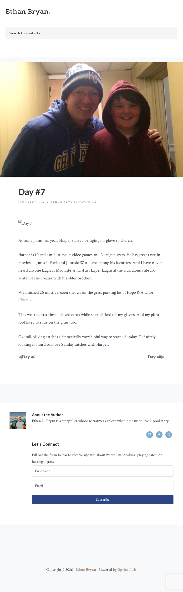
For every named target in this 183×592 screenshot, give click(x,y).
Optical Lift (127, 569)
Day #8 (154, 357)
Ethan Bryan (27, 11)
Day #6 (28, 357)
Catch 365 (87, 202)
